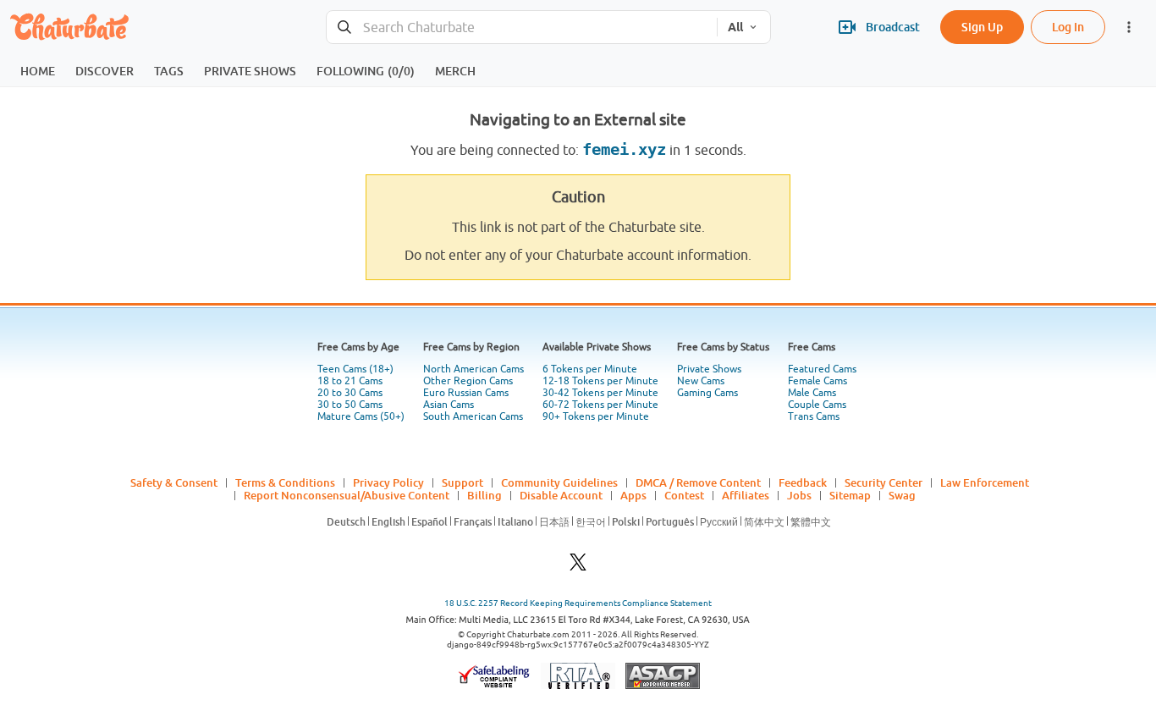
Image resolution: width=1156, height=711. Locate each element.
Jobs (799, 495)
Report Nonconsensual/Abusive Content (346, 495)
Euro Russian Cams (466, 393)
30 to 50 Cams (350, 405)
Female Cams (817, 381)
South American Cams (473, 416)
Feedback (803, 482)
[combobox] (522, 27)
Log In (1068, 26)
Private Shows (709, 369)
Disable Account (561, 495)
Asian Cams (448, 405)
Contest (684, 495)
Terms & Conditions (285, 482)
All (735, 27)
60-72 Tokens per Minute (600, 405)
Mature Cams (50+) (361, 416)
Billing (484, 495)
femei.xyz (624, 149)
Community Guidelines (559, 482)
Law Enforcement (984, 482)
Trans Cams (813, 416)
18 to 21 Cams (350, 381)
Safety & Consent (173, 482)
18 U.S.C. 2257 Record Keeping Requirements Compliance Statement (578, 603)
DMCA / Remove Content (698, 482)
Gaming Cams (707, 393)
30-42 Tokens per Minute (600, 393)
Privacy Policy (388, 482)
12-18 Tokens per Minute (600, 381)
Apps (633, 495)
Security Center (883, 482)
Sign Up (982, 26)
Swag (902, 495)
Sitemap (850, 495)
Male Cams (812, 393)
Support (462, 482)
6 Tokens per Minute (589, 369)
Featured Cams (822, 369)
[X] (578, 566)
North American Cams (473, 369)
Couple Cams (817, 405)
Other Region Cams (468, 381)
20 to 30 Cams (350, 393)
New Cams (700, 381)
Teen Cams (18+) (355, 369)
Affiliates (745, 495)
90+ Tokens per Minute (595, 416)
